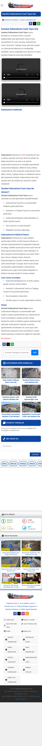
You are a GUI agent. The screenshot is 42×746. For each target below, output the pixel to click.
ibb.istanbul (5, 338)
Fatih (23, 155)
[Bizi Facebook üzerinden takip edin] (15, 613)
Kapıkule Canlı (11, 603)
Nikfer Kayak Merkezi (28, 609)
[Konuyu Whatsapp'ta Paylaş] (38, 23)
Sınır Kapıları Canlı (27, 603)
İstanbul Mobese (11, 609)
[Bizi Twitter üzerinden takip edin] (19, 613)
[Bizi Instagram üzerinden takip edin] (23, 613)
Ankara (32, 464)
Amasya (23, 464)
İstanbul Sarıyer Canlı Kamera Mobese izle (11, 398)
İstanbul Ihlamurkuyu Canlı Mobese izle (31, 381)
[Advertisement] (21, 132)
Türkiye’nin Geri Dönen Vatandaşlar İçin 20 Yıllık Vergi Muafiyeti (11, 587)
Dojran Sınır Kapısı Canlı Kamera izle (31, 570)
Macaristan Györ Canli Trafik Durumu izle (11, 570)
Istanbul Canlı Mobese (11, 20)
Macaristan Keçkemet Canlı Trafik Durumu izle (31, 553)
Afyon (4, 464)
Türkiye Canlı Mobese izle (28, 20)
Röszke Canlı (9, 606)
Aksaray (13, 464)
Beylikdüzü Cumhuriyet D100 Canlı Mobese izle (31, 415)
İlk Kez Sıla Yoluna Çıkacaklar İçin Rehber (31, 586)
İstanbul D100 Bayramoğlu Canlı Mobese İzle (31, 399)
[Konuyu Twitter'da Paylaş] (34, 23)
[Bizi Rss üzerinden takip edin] (27, 613)
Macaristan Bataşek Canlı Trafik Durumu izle (11, 553)
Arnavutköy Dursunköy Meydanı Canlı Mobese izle (11, 416)
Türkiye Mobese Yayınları (26, 606)
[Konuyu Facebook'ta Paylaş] (30, 23)
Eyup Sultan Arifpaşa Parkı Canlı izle (11, 381)
